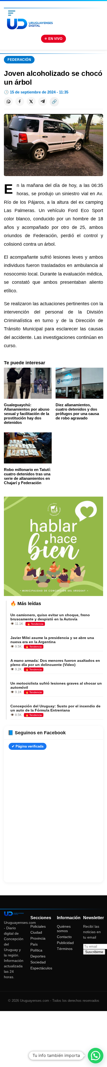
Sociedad (38, 962)
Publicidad (65, 943)
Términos (64, 949)
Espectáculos (41, 968)
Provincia (37, 938)
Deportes (37, 956)
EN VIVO (55, 39)
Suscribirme (94, 952)
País (34, 944)
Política (36, 950)
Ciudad (36, 932)
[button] (95, 1055)
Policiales (38, 926)
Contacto (64, 937)
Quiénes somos (64, 928)
